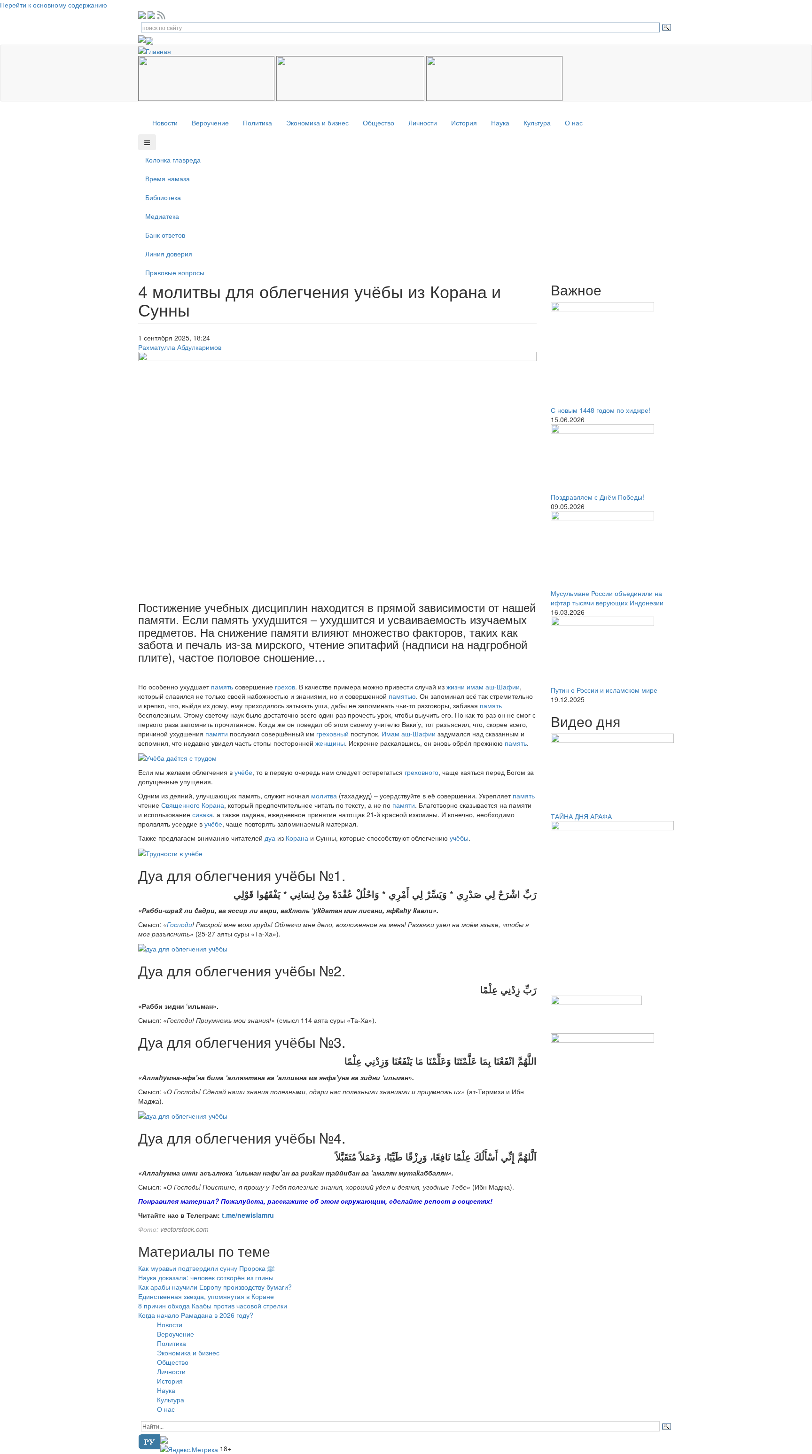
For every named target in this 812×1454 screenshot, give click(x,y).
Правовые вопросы (174, 272)
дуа (270, 838)
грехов (285, 686)
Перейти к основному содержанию (53, 4)
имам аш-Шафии (493, 686)
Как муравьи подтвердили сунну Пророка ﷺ (206, 1268)
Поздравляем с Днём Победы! (597, 497)
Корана (297, 838)
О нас (574, 122)
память (222, 686)
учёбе (243, 772)
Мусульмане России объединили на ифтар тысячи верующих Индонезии (607, 597)
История (464, 122)
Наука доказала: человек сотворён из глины (205, 1277)
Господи (179, 924)
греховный (332, 733)
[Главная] (158, 49)
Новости (165, 122)
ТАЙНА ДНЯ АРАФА (581, 816)
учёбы (459, 838)
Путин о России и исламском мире (604, 690)
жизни (455, 686)
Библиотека (163, 197)
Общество (378, 122)
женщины (330, 743)
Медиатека (162, 216)
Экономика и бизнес (317, 122)
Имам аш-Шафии (409, 733)
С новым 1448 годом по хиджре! (600, 410)
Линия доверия (168, 253)
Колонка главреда (173, 159)
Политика (257, 122)
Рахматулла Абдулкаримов (179, 347)
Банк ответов (165, 235)
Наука (500, 122)
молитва (324, 795)
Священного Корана (192, 805)
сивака (202, 814)
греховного (421, 772)
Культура (537, 122)
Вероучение (210, 122)
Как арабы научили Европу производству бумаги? (215, 1287)
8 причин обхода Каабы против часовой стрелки (212, 1305)
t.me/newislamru (248, 1215)
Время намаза (167, 178)
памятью (402, 696)
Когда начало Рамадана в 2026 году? (195, 1315)
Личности (422, 122)
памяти (216, 733)
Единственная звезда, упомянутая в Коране (206, 1296)
